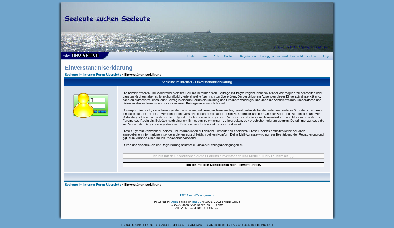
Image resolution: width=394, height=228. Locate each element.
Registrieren (248, 56)
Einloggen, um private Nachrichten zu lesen (289, 56)
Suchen (229, 56)
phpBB (197, 201)
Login (327, 56)
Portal (191, 56)
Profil (216, 56)
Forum (204, 56)
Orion (174, 201)
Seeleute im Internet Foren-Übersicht (93, 74)
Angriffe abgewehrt (197, 195)
